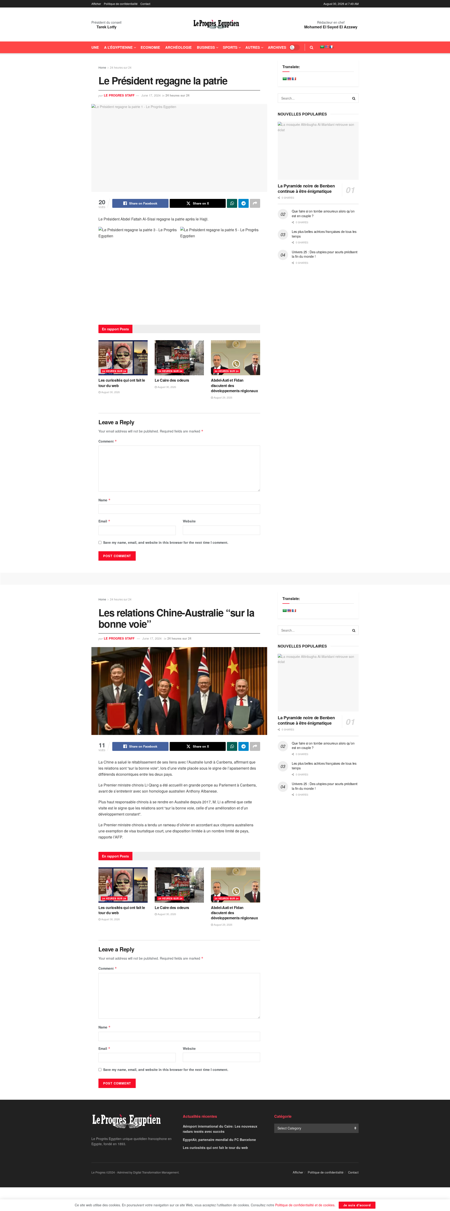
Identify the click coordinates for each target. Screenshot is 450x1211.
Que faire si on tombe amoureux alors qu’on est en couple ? (323, 213)
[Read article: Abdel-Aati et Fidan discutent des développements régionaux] (235, 357)
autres (252, 47)
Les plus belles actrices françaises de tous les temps (324, 233)
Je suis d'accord (357, 1205)
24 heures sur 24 (120, 67)
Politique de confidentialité (121, 4)
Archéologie (178, 47)
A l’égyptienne (118, 47)
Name (104, 500)
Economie (150, 47)
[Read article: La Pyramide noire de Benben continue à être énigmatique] (318, 151)
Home (102, 67)
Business (206, 47)
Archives (277, 47)
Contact (145, 4)
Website (189, 521)
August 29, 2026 (222, 397)
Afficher (96, 4)
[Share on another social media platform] (255, 203)
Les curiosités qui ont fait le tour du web (121, 382)
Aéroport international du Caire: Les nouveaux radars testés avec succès (220, 1129)
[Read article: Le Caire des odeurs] (179, 357)
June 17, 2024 (151, 95)
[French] (331, 47)
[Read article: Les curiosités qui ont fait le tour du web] (123, 357)
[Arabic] (322, 47)
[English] (327, 47)
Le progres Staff (119, 95)
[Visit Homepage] (216, 24)
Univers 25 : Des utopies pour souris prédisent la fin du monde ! (324, 254)
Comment (107, 441)
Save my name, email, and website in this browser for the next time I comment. (165, 542)
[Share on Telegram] (243, 203)
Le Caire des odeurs (172, 380)
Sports (230, 47)
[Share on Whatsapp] (232, 203)
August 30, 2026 (110, 392)
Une (95, 47)
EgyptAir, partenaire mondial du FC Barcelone (219, 1139)
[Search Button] (311, 47)
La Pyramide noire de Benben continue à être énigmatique (306, 188)
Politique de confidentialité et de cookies (304, 1205)
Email (104, 521)
